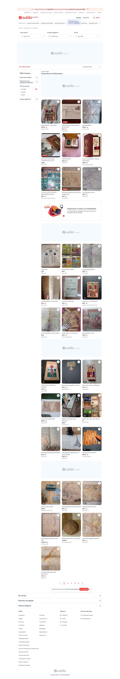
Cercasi (23, 95)
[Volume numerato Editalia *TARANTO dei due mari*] (50, 149)
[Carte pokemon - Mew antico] (50, 116)
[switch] (36, 77)
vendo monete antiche (33, 23)
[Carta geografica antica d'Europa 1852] (50, 529)
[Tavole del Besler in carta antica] (50, 291)
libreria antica (83, 23)
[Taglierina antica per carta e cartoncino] (71, 409)
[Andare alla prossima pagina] (82, 583)
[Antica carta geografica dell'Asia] (92, 529)
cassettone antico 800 (47, 23)
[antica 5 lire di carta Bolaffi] (50, 409)
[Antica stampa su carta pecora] (71, 322)
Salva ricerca (26, 67)
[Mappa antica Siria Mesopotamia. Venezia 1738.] (71, 116)
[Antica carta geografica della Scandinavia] (50, 562)
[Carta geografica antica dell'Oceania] (71, 496)
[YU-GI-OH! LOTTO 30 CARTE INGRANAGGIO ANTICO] (50, 183)
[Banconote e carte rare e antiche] (92, 409)
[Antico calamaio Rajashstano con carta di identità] (71, 443)
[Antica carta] (50, 259)
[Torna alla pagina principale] (29, 17)
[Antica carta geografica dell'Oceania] (50, 443)
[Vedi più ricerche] (99, 23)
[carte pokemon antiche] (71, 259)
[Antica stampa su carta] (92, 322)
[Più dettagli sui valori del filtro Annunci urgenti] (30, 99)
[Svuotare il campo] (43, 36)
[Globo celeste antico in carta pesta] (71, 529)
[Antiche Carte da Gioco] (50, 496)
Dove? (76, 32)
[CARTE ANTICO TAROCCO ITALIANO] (50, 376)
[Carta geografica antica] (92, 183)
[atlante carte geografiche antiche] (71, 376)
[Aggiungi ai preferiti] (58, 101)
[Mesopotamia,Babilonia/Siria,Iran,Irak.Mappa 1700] (71, 183)
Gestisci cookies (23, 635)
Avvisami (85, 589)
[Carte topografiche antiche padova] (50, 322)
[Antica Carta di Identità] (71, 291)
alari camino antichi (60, 23)
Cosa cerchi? (24, 32)
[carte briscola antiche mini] (92, 443)
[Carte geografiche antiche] (92, 496)
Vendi (97, 17)
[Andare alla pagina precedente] (60, 583)
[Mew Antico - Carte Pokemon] (92, 291)
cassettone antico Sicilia (95, 23)
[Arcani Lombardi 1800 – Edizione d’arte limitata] (92, 149)
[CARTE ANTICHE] (71, 149)
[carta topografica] (92, 116)
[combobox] (33, 36)
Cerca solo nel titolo (25, 77)
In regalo (23, 92)
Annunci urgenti (24, 99)
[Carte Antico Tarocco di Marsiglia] (92, 376)
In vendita (23, 89)
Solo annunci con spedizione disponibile (26, 81)
